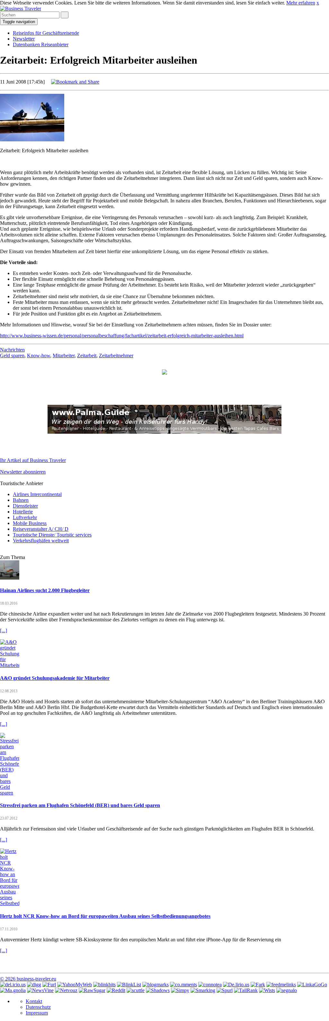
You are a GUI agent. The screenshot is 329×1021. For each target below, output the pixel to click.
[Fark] (258, 984)
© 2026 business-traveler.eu (28, 978)
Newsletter (24, 38)
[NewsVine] (40, 990)
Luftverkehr (25, 517)
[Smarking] (203, 990)
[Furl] (49, 984)
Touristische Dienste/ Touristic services (52, 534)
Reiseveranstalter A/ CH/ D (40, 529)
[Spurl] (225, 990)
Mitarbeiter (64, 355)
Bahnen (21, 500)
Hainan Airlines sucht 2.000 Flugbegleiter (45, 590)
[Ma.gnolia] (13, 990)
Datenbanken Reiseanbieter (40, 44)
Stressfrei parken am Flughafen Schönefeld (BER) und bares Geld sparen (80, 805)
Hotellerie (23, 511)
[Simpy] (180, 990)
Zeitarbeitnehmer (116, 355)
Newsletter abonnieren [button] (23, 472)
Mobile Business (30, 523)
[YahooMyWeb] (74, 984)
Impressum (37, 1013)
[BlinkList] (129, 984)
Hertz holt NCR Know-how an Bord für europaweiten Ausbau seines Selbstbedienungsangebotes (105, 916)
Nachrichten (12, 349)
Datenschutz (38, 1007)
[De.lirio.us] (236, 984)
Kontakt (34, 1001)
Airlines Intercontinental (37, 494)
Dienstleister (25, 506)
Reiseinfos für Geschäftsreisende (46, 33)
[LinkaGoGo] (312, 984)
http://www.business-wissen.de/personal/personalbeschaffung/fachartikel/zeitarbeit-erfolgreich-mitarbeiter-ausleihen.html (122, 335)
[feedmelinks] (281, 984)
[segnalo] (286, 990)
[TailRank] (246, 990)
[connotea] (210, 984)
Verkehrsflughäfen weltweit (41, 540)
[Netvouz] (66, 990)
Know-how (38, 355)
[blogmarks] (155, 984)
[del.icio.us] (13, 984)
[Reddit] (116, 990)
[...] (3, 630)
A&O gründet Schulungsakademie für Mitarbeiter (55, 678)
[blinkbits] (104, 984)
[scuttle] (136, 990)
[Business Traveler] (20, 8)
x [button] (317, 2)
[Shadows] (158, 990)
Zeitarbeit (86, 355)
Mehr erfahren (300, 2)
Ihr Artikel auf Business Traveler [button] (33, 460)
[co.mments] (183, 984)
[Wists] (267, 990)
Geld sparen (12, 355)
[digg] (34, 984)
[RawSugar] (92, 990)
